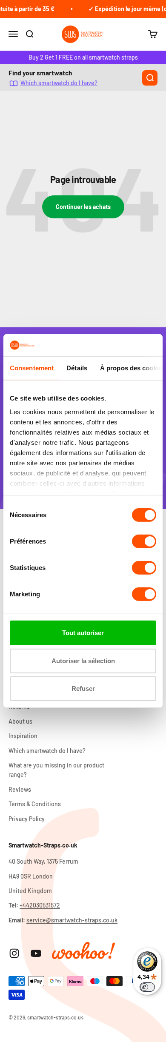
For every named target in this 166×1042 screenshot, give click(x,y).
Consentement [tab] (32, 368)
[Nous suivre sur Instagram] (14, 953)
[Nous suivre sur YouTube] (36, 953)
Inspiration (23, 735)
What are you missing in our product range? (56, 769)
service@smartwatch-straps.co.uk (71, 920)
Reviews (20, 789)
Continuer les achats (83, 206)
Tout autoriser (83, 632)
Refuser (83, 688)
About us (20, 721)
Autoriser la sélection (83, 660)
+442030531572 (40, 905)
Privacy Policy (27, 818)
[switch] (144, 541)
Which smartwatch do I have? (58, 82)
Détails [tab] (76, 368)
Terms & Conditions (35, 803)
